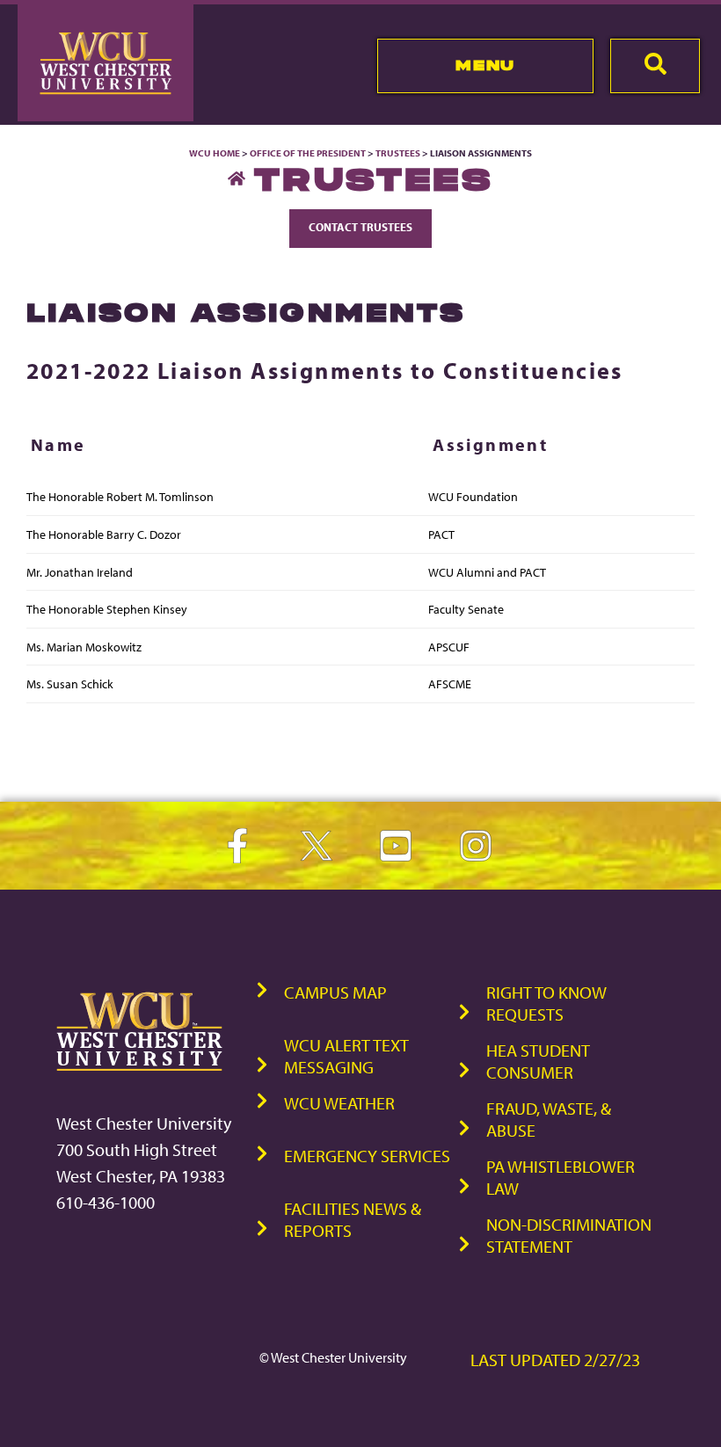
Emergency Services (367, 1156)
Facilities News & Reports (352, 1219)
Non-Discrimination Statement (569, 1235)
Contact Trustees (360, 227)
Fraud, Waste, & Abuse (548, 1119)
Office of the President (308, 153)
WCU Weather (339, 1103)
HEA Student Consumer (538, 1061)
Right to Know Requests (546, 1003)
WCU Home (214, 153)
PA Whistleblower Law (560, 1177)
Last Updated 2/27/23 (555, 1360)
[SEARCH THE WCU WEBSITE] (655, 66)
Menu (484, 65)
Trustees (397, 153)
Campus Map (335, 992)
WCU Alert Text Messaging (346, 1056)
